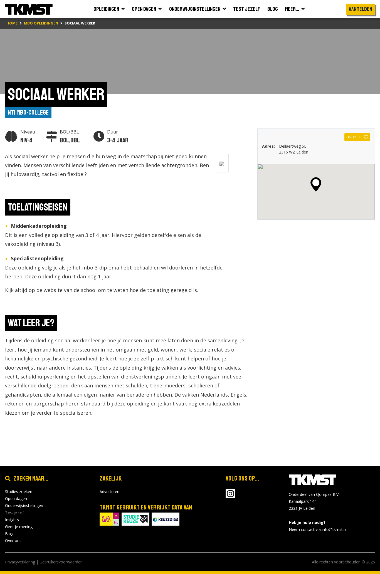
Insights (12, 519)
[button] (315, 184)
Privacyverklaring (20, 562)
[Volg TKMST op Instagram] (230, 496)
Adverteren (109, 491)
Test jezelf (14, 512)
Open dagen (16, 498)
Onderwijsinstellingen (24, 505)
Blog (9, 533)
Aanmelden (360, 9)
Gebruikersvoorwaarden (61, 562)
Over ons (13, 540)
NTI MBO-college (28, 112)
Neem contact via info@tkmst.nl (318, 529)
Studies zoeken (18, 491)
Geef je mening (19, 526)
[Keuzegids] (165, 518)
